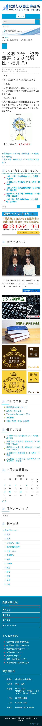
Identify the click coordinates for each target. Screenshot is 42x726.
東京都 (7, 610)
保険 (8, 559)
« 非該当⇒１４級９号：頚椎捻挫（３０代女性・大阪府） (20, 155)
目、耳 (12, 71)
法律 (8, 576)
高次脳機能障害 (13, 547)
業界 (8, 572)
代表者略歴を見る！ (31, 291)
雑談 (8, 584)
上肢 (8, 534)
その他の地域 (10, 625)
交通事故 (10, 555)
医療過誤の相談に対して (16, 407)
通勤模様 (10, 418)
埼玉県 (7, 615)
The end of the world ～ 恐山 (18, 414)
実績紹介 (6, 71)
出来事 (9, 563)
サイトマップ (34, 724)
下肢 (8, 539)
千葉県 (7, 620)
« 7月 (4, 501)
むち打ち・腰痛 (13, 543)
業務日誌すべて (11, 530)
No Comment (23, 71)
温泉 (8, 580)
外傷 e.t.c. (11, 551)
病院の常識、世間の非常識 (17, 421)
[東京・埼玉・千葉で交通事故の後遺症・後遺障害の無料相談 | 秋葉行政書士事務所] (21, 7)
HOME (7, 38)
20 (21, 492)
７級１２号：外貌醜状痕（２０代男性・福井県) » (20, 161)
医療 (8, 568)
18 (10, 492)
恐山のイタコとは (13, 411)
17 (5, 492)
